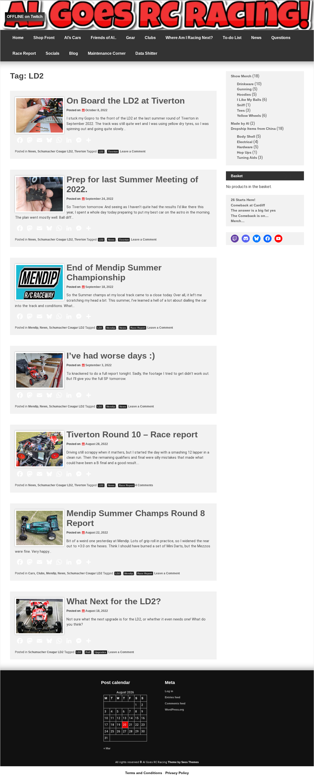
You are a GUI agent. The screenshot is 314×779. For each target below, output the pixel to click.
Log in (169, 691)
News (256, 38)
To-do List (232, 38)
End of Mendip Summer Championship (114, 272)
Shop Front (43, 38)
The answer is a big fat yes (253, 210)
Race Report (24, 53)
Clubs (150, 38)
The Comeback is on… (250, 216)
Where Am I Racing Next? (189, 38)
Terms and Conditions (143, 773)
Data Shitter (146, 53)
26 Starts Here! (243, 200)
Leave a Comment (132, 151)
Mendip (33, 327)
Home (18, 38)
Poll (88, 652)
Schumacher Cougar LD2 (55, 151)
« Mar (107, 748)
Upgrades (100, 652)
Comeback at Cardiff (248, 205)
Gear (130, 38)
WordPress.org (174, 709)
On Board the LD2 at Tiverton (125, 100)
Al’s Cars (72, 38)
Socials (52, 53)
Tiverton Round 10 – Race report (132, 434)
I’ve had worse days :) (110, 355)
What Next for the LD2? (113, 601)
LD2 (101, 151)
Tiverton (80, 151)
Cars (31, 573)
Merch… (238, 221)
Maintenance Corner (107, 53)
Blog (73, 53)
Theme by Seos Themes (183, 762)
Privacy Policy (177, 773)
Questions (280, 38)
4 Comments (144, 485)
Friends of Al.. (103, 38)
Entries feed (172, 697)
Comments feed (175, 703)
